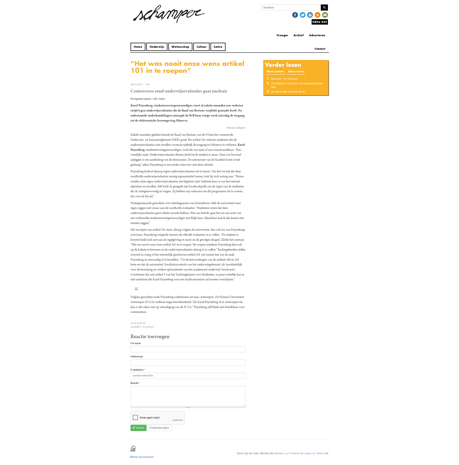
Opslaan (139, 428)
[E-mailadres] (325, 14)
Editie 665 (320, 22)
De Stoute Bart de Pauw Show (288, 91)
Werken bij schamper (142, 457)
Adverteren (317, 35)
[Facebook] (295, 14)
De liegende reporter (141, 99)
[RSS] (317, 14)
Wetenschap (180, 46)
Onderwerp (137, 357)
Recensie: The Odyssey (284, 78)
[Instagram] (310, 14)
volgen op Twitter (313, 453)
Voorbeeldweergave (159, 428)
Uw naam (136, 343)
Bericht (135, 383)
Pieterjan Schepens (235, 128)
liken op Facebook (289, 453)
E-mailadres (138, 370)
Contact (319, 48)
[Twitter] (303, 14)
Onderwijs (157, 46)
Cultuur (201, 46)
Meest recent (296, 71)
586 (155, 99)
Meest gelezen (276, 71)
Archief (299, 35)
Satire (218, 46)
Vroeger (282, 35)
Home (138, 46)
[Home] (169, 14)
